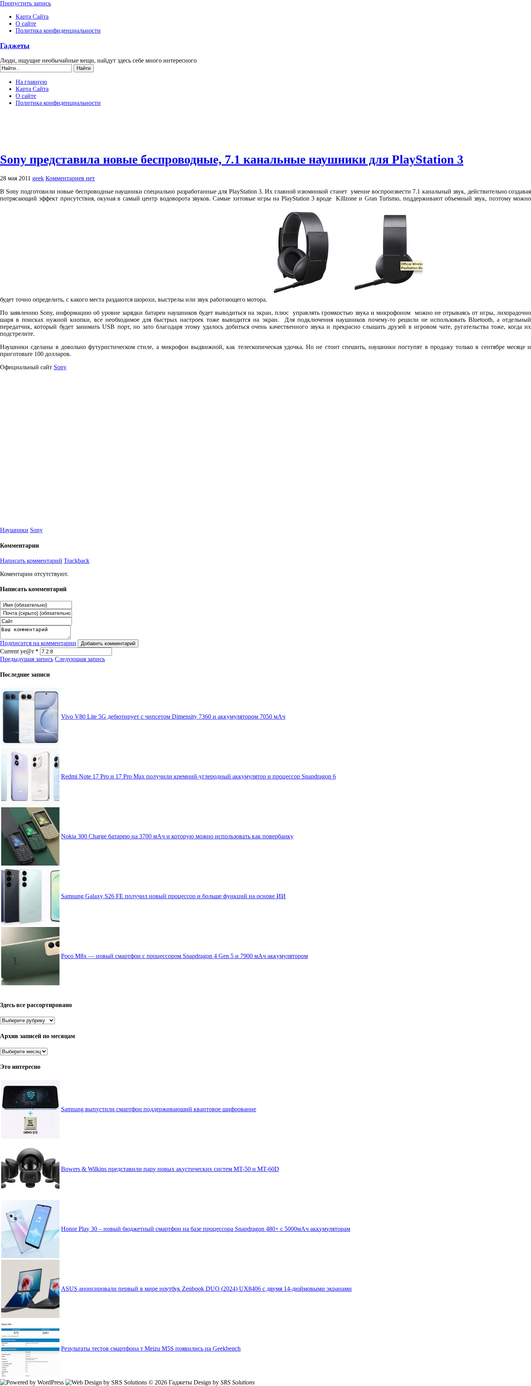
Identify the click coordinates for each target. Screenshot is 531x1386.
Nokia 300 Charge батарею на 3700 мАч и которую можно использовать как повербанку (177, 836)
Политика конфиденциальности (58, 30)
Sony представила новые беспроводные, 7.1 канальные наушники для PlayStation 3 (231, 159)
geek (38, 178)
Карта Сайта (32, 16)
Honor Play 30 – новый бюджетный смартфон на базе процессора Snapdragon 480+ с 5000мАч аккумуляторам (205, 1228)
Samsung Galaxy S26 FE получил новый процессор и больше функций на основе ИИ (173, 896)
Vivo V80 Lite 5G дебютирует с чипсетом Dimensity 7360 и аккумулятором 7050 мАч (173, 716)
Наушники (14, 530)
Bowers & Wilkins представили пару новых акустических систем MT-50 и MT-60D (170, 1169)
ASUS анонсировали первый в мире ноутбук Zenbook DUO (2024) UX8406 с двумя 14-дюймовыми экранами (206, 1288)
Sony (60, 367)
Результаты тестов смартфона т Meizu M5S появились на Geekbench (151, 1348)
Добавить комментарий (108, 643)
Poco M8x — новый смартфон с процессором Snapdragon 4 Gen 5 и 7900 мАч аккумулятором (184, 956)
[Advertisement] (265, 132)
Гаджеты (15, 46)
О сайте (26, 23)
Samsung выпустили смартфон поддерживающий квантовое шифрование (158, 1109)
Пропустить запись (25, 3)
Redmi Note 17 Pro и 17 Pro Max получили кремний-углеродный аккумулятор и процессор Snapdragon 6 (198, 776)
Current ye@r (19, 651)
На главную (31, 82)
